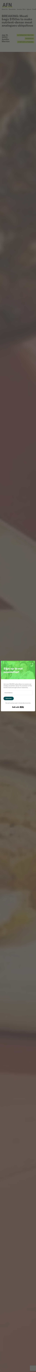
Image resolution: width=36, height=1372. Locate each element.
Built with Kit (18, 707)
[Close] (32, 663)
